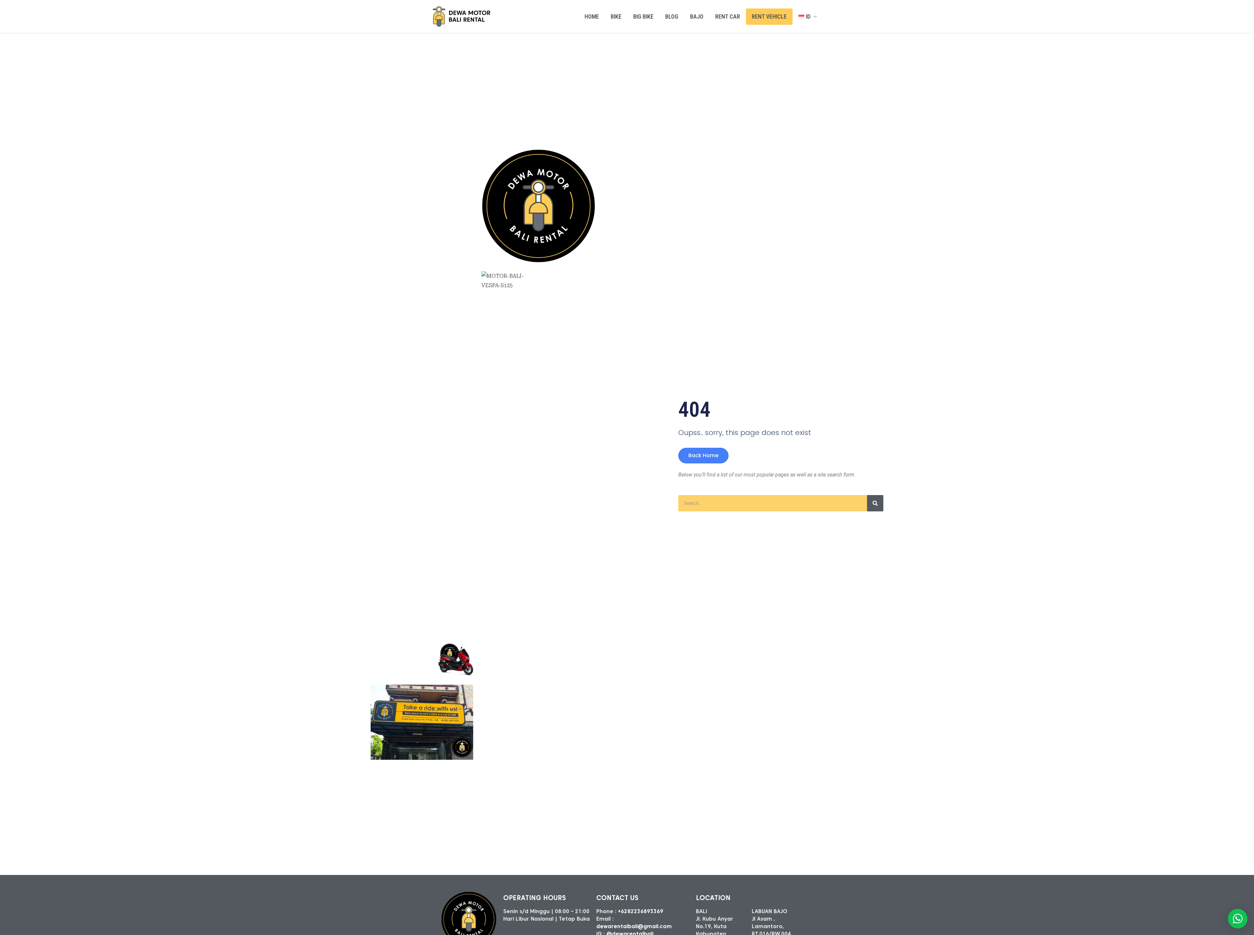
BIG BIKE (643, 16)
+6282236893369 (640, 911)
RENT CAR (727, 16)
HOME (592, 16)
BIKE (616, 16)
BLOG (671, 16)
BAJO (696, 16)
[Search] (875, 503)
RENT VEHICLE (769, 16)
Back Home (703, 455)
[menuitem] (808, 16)
